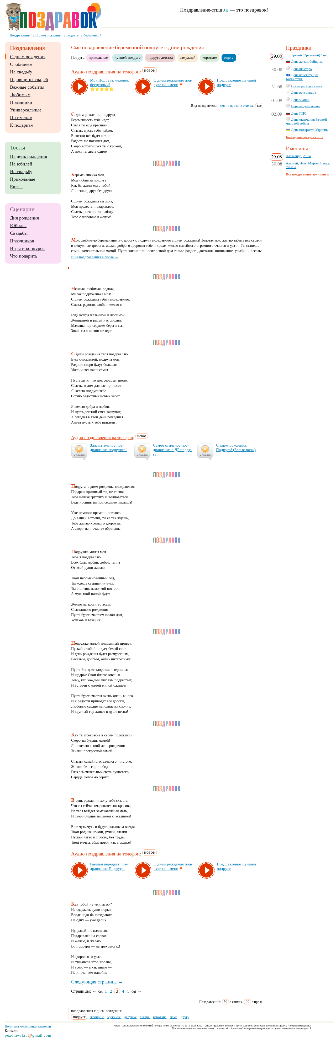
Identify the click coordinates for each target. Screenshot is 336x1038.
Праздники (21, 102)
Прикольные (22, 179)
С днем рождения (27, 56)
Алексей (292, 163)
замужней (188, 57)
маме (173, 1017)
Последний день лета (306, 86)
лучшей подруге (127, 57)
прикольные (98, 57)
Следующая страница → (97, 982)
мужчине (114, 1017)
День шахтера (301, 69)
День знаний (300, 100)
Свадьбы (19, 233)
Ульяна (291, 167)
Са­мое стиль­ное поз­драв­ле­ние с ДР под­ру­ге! (172, 449)
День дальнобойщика (307, 61)
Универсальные (25, 110)
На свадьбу (21, 71)
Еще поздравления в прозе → (94, 257)
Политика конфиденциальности (28, 1026)
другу (185, 1017)
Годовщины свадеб (29, 79)
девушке (130, 1017)
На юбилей (21, 164)
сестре (145, 1017)
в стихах (246, 106)
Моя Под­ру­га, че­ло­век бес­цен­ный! (109, 82)
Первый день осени (305, 106)
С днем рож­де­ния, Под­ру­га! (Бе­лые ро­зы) (236, 447)
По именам (21, 117)
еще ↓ (229, 57)
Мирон (313, 163)
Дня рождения (24, 218)
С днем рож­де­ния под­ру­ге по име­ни (173, 82)
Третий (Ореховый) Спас (309, 55)
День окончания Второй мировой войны (306, 121)
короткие (210, 57)
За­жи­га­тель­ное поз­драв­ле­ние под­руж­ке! (108, 447)
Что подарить (23, 256)
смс (222, 106)
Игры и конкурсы (27, 248)
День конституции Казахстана (302, 77)
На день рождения (28, 156)
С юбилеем (21, 64)
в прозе (233, 106)
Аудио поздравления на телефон (105, 71)
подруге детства (160, 57)
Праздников (22, 240)
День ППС (298, 113)
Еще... (16, 186)
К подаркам (21, 125)
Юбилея (18, 225)
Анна (307, 156)
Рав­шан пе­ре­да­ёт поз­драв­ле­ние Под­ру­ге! (109, 866)
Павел (324, 163)
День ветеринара (303, 92)
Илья (303, 163)
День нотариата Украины (309, 130)
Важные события (27, 87)
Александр (294, 156)
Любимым (20, 94)
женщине (97, 1017)
